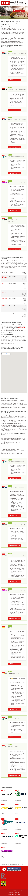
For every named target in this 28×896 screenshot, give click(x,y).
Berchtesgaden (22, 53)
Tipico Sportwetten (4, 284)
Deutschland (10, 864)
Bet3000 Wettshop (4, 291)
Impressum (9, 894)
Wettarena (4, 313)
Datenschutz (14, 894)
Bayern (14, 864)
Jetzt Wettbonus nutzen (14, 79)
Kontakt (19, 894)
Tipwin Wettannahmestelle (5, 277)
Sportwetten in (4, 864)
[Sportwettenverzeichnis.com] (12, 3)
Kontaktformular (21, 327)
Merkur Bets (4, 298)
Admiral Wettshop (4, 306)
